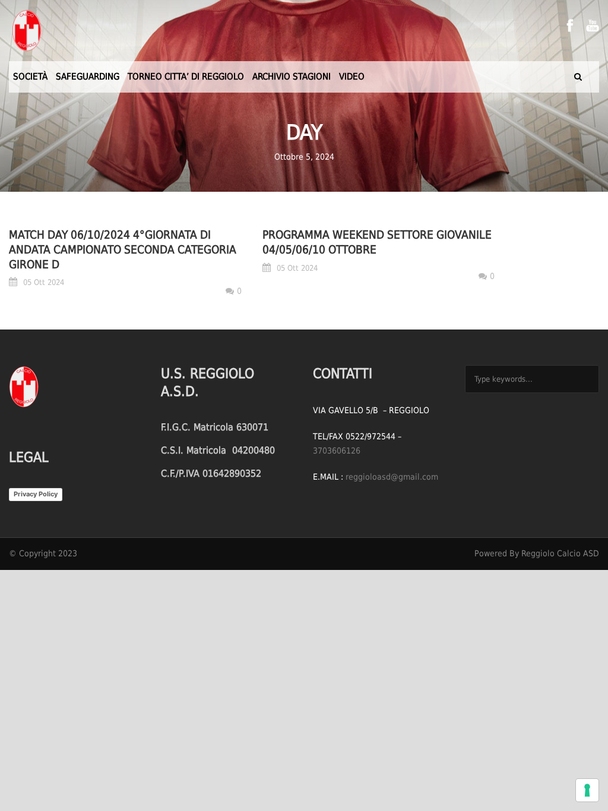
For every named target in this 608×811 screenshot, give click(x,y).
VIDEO (352, 76)
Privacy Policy (36, 494)
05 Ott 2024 (43, 282)
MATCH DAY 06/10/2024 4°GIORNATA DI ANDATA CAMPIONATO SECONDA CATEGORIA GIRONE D (122, 249)
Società (30, 76)
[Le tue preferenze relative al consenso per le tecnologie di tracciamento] (587, 790)
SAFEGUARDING (87, 76)
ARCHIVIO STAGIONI (291, 76)
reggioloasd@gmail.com (392, 476)
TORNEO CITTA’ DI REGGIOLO (186, 76)
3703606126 (336, 450)
